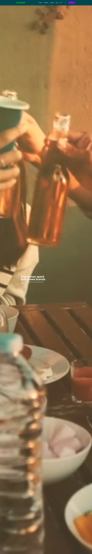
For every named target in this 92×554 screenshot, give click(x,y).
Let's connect (71, 2)
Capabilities (46, 2)
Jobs (61, 2)
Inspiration (52, 2)
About (57, 2)
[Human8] (20, 2)
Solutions (40, 2)
